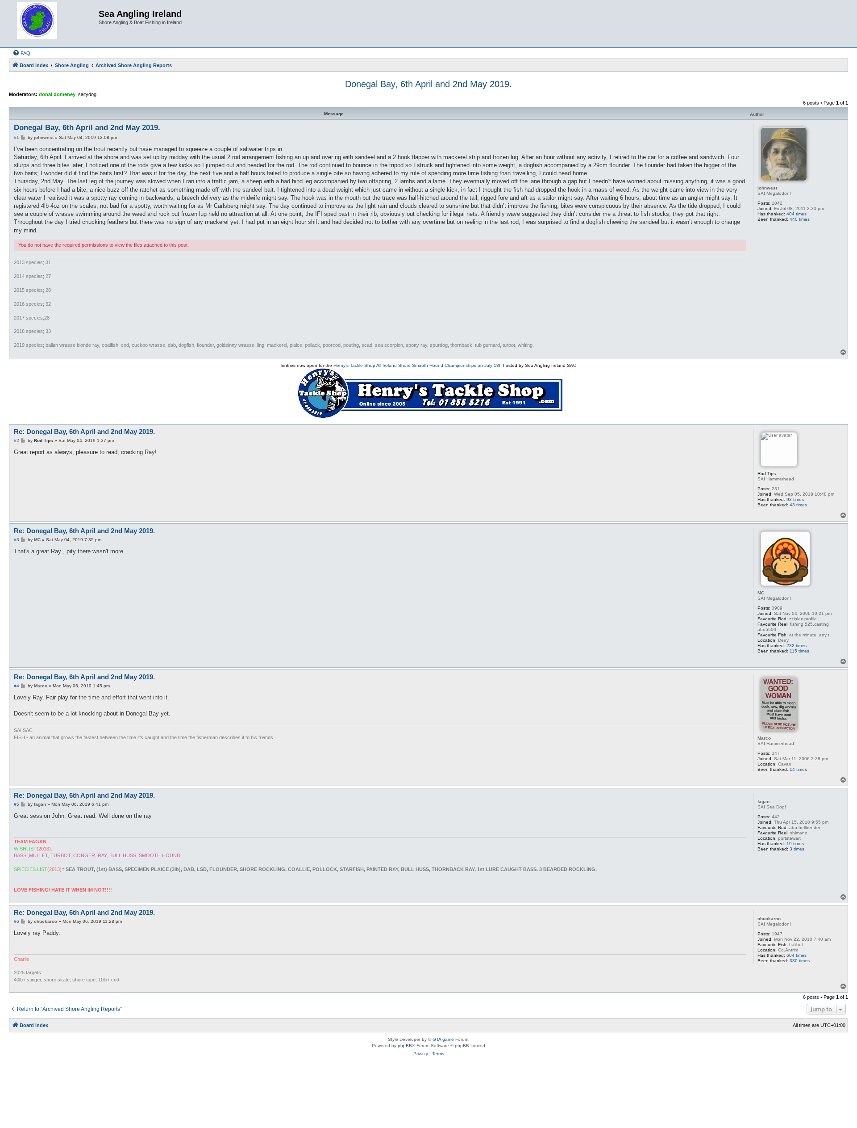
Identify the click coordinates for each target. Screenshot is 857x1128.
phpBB (405, 1045)
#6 (16, 921)
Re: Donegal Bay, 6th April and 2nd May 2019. (84, 431)
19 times (795, 843)
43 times (798, 504)
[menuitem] (21, 53)
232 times (796, 645)
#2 (16, 440)
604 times (796, 955)
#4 (16, 685)
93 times (795, 499)
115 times (799, 650)
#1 (16, 137)
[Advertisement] (428, 1096)
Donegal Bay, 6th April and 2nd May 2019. (428, 84)
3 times (797, 848)
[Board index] (55, 23)
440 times (800, 219)
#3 (16, 539)
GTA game (443, 1039)
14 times (798, 769)
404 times (796, 213)
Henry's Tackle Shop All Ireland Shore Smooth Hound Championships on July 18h (417, 365)
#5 (16, 804)
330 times (800, 960)
